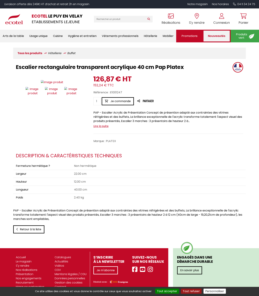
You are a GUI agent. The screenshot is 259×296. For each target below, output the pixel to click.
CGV (58, 270)
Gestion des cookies (68, 283)
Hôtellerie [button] (150, 36)
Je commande (120, 101)
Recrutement (25, 283)
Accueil (21, 257)
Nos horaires (220, 4)
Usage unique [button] (38, 36)
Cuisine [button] (58, 36)
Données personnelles (70, 278)
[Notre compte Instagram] (151, 269)
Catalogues (63, 257)
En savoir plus (189, 270)
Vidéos (59, 266)
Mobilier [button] (168, 36)
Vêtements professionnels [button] (120, 36)
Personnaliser (214, 291)
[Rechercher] (149, 19)
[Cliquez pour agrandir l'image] (52, 82)
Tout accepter (167, 291)
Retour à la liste (30, 229)
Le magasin (24, 261)
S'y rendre (22, 266)
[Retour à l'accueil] (15, 19)
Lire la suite (101, 126)
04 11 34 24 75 (246, 4)
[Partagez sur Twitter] (161, 101)
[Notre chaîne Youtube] (143, 269)
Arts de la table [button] (13, 36)
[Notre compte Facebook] (135, 269)
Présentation (24, 274)
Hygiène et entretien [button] (82, 36)
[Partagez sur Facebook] (155, 101)
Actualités (61, 261)
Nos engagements (28, 278)
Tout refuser (191, 291)
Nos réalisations (26, 270)
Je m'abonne (106, 270)
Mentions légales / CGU (71, 274)
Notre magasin (197, 4)
